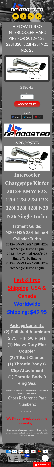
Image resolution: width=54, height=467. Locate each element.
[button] (45, 458)
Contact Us (43, 465)
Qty (27, 93)
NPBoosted (26, 461)
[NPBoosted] (27, 7)
